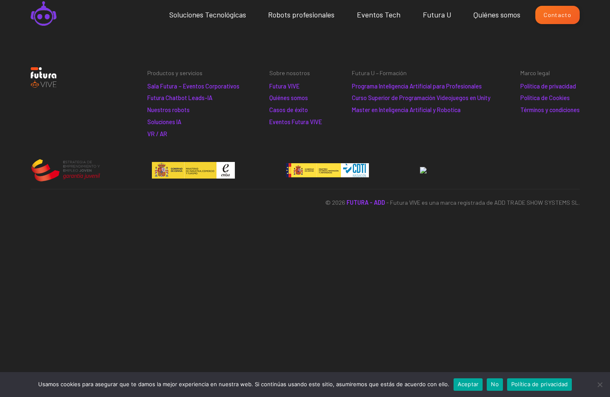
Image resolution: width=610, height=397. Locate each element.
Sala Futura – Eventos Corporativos (193, 86)
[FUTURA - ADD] (44, 15)
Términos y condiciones (550, 109)
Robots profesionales (301, 14)
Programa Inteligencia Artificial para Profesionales (417, 86)
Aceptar (468, 384)
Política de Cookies (545, 97)
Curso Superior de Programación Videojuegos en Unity (421, 97)
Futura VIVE (284, 86)
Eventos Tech (378, 14)
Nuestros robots (168, 109)
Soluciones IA (164, 121)
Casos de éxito (288, 109)
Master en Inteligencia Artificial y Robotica (406, 109)
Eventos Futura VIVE (295, 121)
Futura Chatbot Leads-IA (179, 97)
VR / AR (157, 133)
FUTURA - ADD (365, 202)
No (495, 384)
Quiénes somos (496, 14)
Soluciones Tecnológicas (207, 14)
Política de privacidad (548, 86)
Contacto (557, 14)
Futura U (437, 14)
